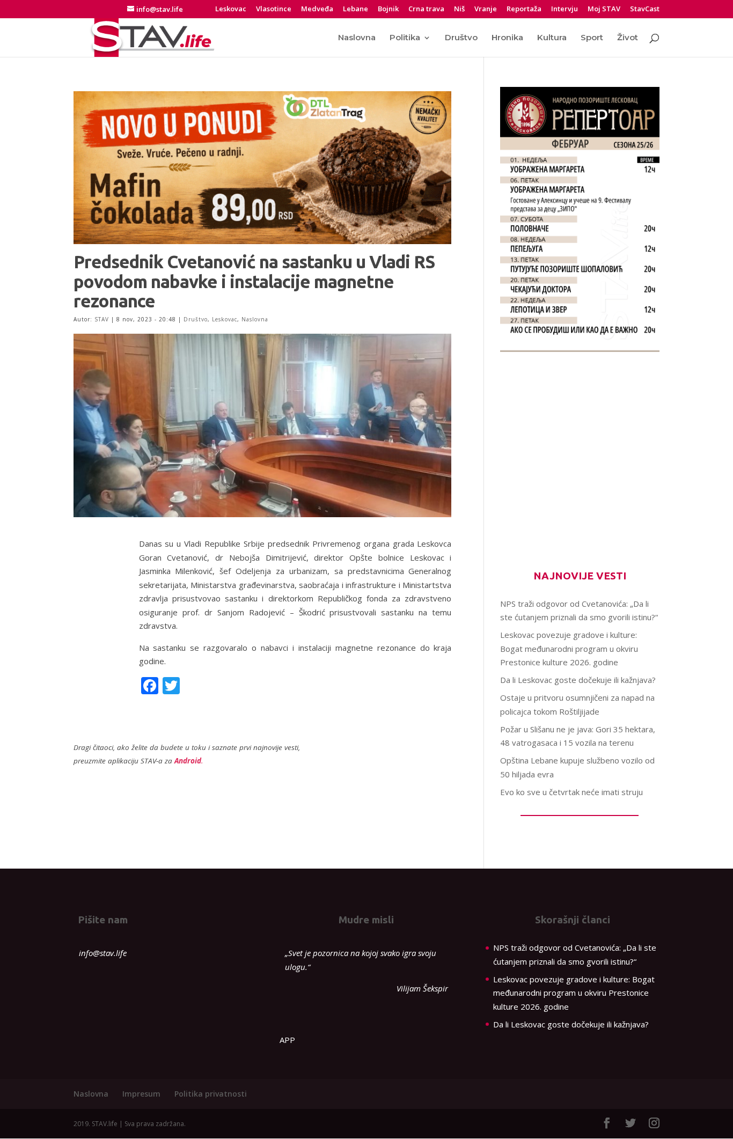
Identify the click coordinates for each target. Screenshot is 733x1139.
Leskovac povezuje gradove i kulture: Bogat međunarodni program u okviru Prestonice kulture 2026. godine (569, 648)
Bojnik (388, 9)
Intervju (564, 9)
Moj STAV (604, 9)
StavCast (644, 9)
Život (627, 38)
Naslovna (357, 38)
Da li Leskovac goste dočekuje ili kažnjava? (578, 679)
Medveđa (317, 9)
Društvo (461, 38)
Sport (592, 38)
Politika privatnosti (210, 1094)
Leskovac (230, 9)
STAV (101, 319)
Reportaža (524, 9)
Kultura (552, 38)
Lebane (355, 9)
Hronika (507, 38)
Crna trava (426, 9)
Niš (459, 9)
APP (287, 1039)
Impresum (141, 1094)
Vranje (485, 9)
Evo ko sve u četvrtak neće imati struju (571, 792)
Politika (405, 38)
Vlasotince (273, 9)
